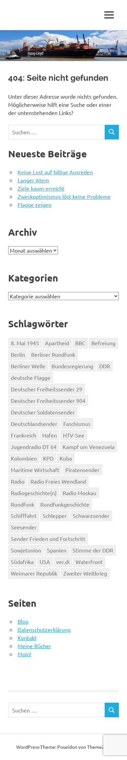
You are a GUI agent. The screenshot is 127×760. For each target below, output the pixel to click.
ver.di (62, 561)
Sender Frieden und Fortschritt (48, 538)
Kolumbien (24, 458)
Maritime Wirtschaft (35, 469)
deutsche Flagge (30, 377)
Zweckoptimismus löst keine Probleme (64, 196)
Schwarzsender (91, 515)
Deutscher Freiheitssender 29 (46, 389)
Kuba (66, 458)
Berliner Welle (28, 366)
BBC (80, 342)
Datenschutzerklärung (44, 629)
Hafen (49, 435)
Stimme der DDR (92, 550)
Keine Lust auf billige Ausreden (55, 172)
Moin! (24, 653)
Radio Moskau (79, 492)
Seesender (24, 527)
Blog (23, 621)
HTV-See (73, 435)
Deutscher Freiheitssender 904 (48, 400)
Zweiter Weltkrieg (85, 573)
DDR (104, 366)
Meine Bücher (34, 645)
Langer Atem (33, 180)
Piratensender (82, 469)
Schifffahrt (24, 515)
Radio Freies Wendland (58, 481)
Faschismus (76, 423)
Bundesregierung (72, 366)
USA (45, 561)
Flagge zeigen (34, 204)
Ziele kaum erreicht (41, 188)
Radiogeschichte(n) (34, 492)
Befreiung (103, 342)
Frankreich (23, 435)
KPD (48, 458)
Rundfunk (22, 504)
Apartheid (57, 342)
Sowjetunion (26, 550)
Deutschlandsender (34, 423)
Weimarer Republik (34, 573)
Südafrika (22, 561)
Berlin (18, 354)
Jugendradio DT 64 (34, 446)
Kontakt (27, 637)
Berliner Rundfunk (53, 354)
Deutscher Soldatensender (43, 412)
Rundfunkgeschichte (64, 504)
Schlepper (55, 515)
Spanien (56, 550)
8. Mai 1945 (25, 342)
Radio (17, 481)
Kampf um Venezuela (88, 446)
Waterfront (89, 561)
